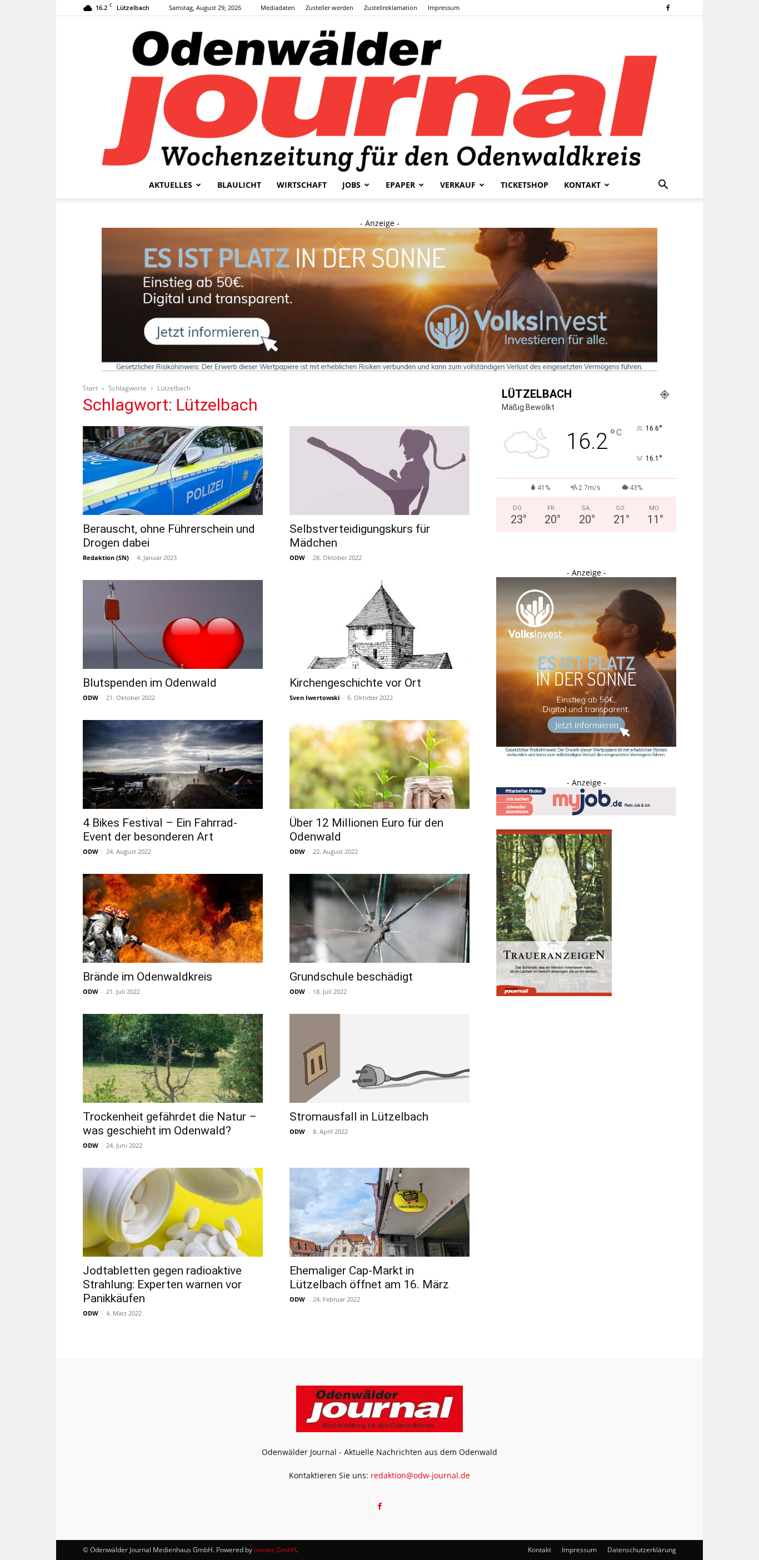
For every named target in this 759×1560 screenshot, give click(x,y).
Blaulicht (239, 184)
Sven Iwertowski (314, 697)
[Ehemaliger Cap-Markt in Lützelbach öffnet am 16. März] (379, 1212)
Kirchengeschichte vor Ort (355, 682)
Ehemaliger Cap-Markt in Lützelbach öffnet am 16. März (369, 1277)
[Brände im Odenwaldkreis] (173, 918)
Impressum (444, 7)
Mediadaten (278, 7)
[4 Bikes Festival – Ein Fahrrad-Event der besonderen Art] (173, 764)
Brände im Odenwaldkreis (147, 976)
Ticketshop (524, 184)
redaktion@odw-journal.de (420, 1475)
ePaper (400, 184)
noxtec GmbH (275, 1549)
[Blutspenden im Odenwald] (173, 624)
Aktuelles (170, 184)
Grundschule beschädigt (351, 976)
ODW (297, 557)
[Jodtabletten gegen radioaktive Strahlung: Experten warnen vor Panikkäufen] (173, 1212)
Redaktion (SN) (106, 557)
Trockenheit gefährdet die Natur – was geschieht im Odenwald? (170, 1123)
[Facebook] (668, 8)
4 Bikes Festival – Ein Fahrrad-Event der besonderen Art (160, 829)
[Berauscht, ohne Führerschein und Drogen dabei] (173, 470)
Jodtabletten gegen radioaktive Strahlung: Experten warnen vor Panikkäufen (162, 1284)
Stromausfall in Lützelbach (358, 1116)
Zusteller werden (329, 7)
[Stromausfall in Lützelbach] (379, 1058)
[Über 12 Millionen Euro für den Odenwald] (379, 764)
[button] (663, 186)
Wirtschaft (302, 184)
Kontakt (582, 184)
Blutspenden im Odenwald (151, 682)
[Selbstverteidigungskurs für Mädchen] (379, 470)
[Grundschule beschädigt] (379, 918)
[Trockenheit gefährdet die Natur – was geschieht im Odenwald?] (173, 1058)
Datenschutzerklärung (641, 1549)
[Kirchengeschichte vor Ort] (379, 624)
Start (90, 388)
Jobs (351, 184)
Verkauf (458, 184)
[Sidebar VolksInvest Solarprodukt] (586, 754)
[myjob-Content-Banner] (586, 812)
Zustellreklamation (390, 7)
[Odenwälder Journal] (379, 94)
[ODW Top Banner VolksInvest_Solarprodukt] (379, 299)
